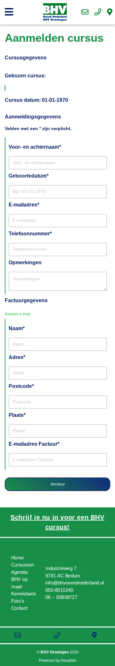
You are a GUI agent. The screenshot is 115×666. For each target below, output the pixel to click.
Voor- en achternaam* (35, 147)
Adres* (17, 357)
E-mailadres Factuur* (34, 444)
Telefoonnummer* (30, 233)
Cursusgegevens (26, 57)
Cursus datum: (23, 100)
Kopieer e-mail (17, 314)
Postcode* (21, 386)
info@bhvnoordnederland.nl (74, 583)
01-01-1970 (55, 100)
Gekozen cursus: (25, 75)
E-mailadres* (24, 204)
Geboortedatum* (29, 176)
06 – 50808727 (61, 597)
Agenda (19, 572)
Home (17, 557)
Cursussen (22, 565)
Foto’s (17, 601)
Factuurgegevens (26, 300)
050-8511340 (59, 590)
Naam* (17, 328)
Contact (19, 608)
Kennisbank (23, 594)
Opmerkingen (25, 262)
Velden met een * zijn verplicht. (38, 128)
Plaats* (17, 415)
